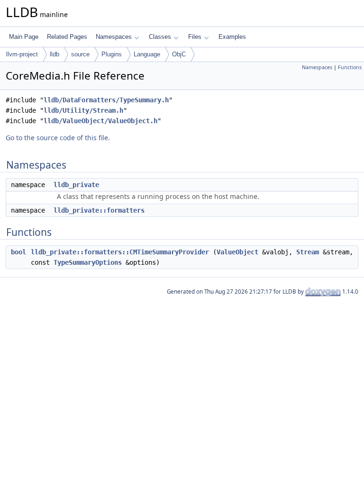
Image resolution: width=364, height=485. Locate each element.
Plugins (111, 54)
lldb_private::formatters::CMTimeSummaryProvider (120, 252)
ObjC (179, 54)
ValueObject (237, 252)
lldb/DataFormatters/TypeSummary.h (106, 100)
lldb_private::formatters (99, 210)
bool (18, 252)
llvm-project (22, 54)
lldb (54, 54)
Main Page (23, 36)
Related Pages (67, 36)
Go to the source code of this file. (58, 137)
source (80, 54)
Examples (232, 36)
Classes (160, 36)
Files (194, 36)
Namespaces (114, 36)
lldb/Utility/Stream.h (83, 110)
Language (147, 54)
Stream (307, 252)
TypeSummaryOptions (88, 262)
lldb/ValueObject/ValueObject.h (100, 121)
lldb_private (76, 185)
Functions (350, 67)
